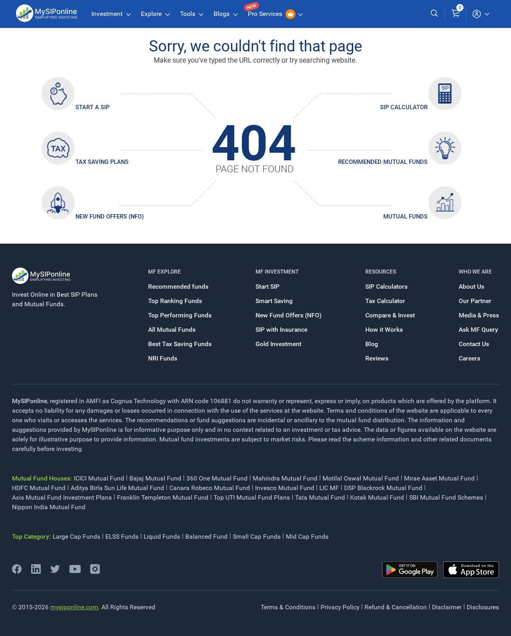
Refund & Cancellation (395, 607)
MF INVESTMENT (277, 271)
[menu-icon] (480, 14)
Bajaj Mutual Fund (155, 478)
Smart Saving (274, 301)
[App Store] (471, 569)
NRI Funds (162, 358)
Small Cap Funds (257, 536)
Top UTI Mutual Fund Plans (252, 497)
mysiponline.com (74, 607)
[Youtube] (75, 571)
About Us (471, 286)
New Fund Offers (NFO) (109, 216)
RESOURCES (380, 271)
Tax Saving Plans (102, 161)
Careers (469, 358)
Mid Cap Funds (307, 536)
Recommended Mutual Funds (383, 161)
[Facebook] (17, 571)
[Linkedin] (36, 571)
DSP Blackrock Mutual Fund (383, 488)
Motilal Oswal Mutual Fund (361, 478)
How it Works (384, 329)
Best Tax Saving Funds (180, 344)
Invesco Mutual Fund (284, 488)
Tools (188, 14)
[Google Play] (410, 569)
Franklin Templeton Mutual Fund (162, 497)
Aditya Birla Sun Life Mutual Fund (117, 488)
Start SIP (267, 286)
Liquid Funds (162, 536)
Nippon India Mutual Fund (48, 507)
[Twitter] (55, 571)
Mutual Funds (405, 216)
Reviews (376, 358)
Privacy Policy (340, 607)
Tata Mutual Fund (320, 497)
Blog (371, 344)
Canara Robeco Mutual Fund (209, 488)
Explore (152, 14)
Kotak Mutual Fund (377, 497)
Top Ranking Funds (175, 301)
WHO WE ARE (475, 271)
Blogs (222, 14)
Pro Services (266, 14)
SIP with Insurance (281, 329)
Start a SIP (92, 107)
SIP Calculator (404, 107)
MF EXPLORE (164, 271)
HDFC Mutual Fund (38, 488)
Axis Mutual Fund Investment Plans (62, 497)
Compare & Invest (390, 315)
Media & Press (479, 315)
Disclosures (483, 607)
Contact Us (474, 344)
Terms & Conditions (288, 607)
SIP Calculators (386, 286)
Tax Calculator (385, 301)
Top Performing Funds (180, 315)
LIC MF (329, 488)
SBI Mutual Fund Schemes (446, 497)
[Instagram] (95, 571)
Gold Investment (278, 344)
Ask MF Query (478, 329)
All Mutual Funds (172, 329)
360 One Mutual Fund (217, 478)
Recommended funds (178, 286)
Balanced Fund (206, 536)
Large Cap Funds (76, 536)
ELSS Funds (122, 536)
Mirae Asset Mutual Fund (439, 478)
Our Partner (475, 301)
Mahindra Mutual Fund (285, 478)
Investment (107, 14)
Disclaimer (446, 607)
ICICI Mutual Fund (99, 478)
